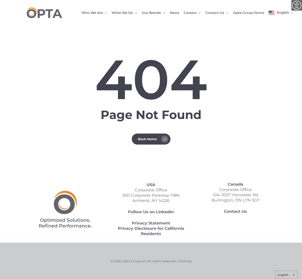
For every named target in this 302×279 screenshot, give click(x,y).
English (283, 275)
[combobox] (286, 275)
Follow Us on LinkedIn (151, 211)
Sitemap (185, 261)
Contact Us (235, 211)
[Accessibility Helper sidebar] (296, 5)
